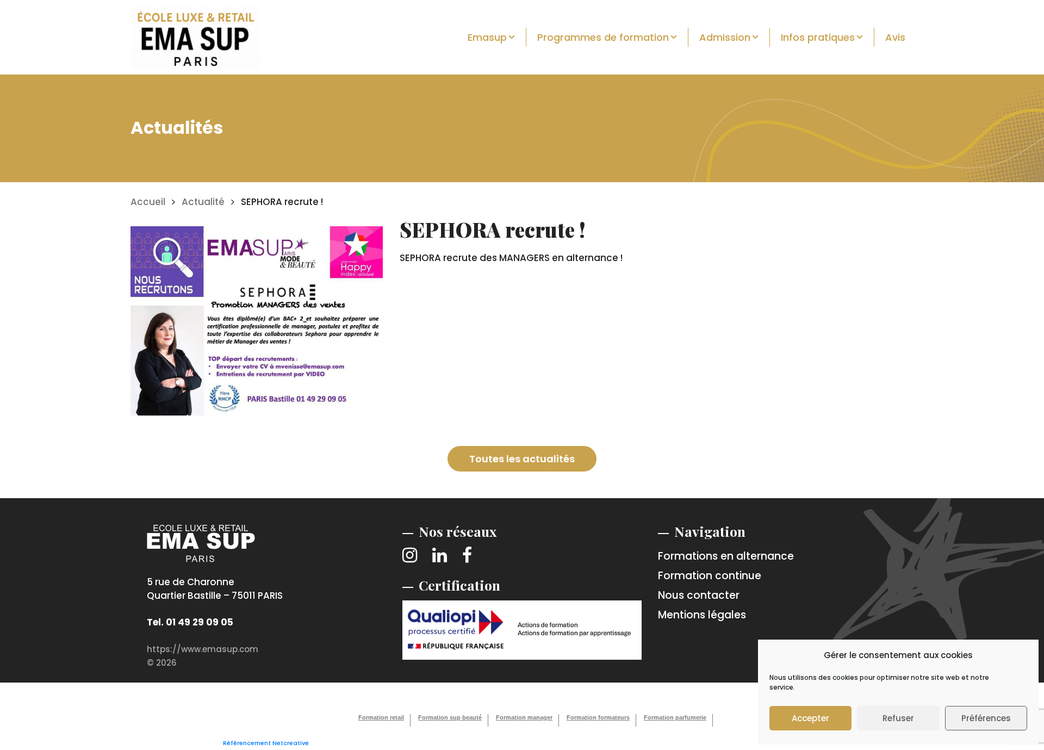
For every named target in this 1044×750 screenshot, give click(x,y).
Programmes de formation (603, 37)
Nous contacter (698, 595)
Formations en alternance (726, 556)
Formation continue (709, 575)
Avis (895, 37)
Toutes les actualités (522, 459)
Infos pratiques (818, 37)
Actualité (203, 201)
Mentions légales (702, 615)
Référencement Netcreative (266, 743)
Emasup (487, 37)
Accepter (810, 718)
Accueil (147, 201)
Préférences (986, 718)
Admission (724, 37)
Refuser (898, 718)
